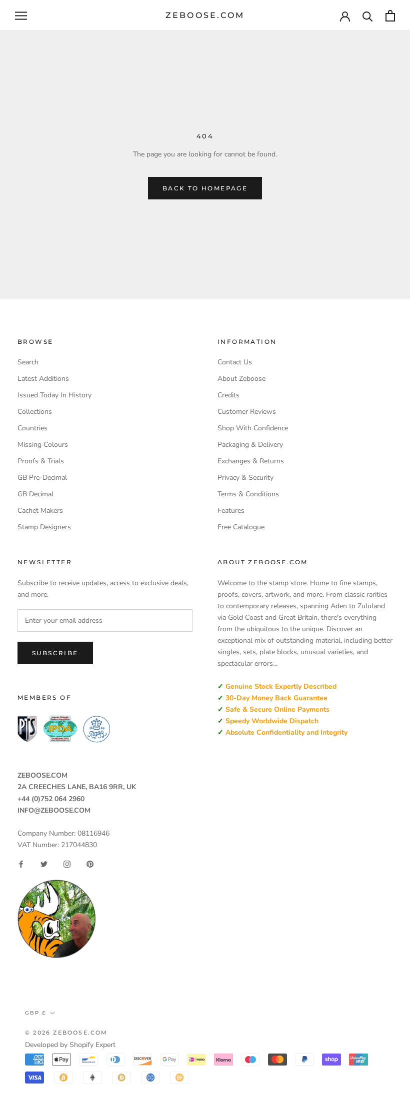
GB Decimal (36, 494)
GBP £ (35, 1013)
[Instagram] (67, 864)
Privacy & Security (246, 477)
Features (231, 510)
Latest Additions (43, 378)
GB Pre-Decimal (42, 477)
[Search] (367, 15)
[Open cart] (390, 15)
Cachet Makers (40, 510)
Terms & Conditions (248, 494)
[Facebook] (21, 864)
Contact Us (235, 362)
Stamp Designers (44, 527)
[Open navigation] (21, 15)
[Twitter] (44, 864)
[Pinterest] (90, 864)
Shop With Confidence (253, 428)
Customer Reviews (247, 411)
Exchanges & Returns (251, 461)
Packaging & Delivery (250, 444)
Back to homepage (205, 188)
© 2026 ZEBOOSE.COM (66, 1032)
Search (28, 362)
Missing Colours (43, 444)
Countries (33, 428)
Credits (229, 395)
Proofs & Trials (41, 461)
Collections (35, 411)
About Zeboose (242, 378)
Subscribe (55, 653)
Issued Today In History (55, 395)
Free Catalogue (241, 527)
